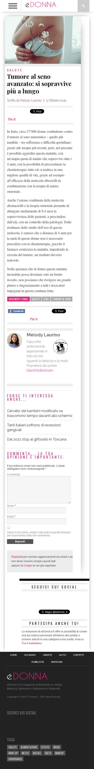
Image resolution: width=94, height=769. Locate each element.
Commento (13, 474)
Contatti (78, 655)
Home (13, 655)
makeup (59, 753)
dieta (48, 753)
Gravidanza (15, 759)
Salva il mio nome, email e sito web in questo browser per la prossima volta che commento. (39, 534)
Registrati (17, 556)
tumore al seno (61, 299)
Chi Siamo (30, 655)
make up (13, 753)
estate (45, 747)
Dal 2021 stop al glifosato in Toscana (36, 439)
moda (57, 747)
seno (46, 299)
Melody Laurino (30, 100)
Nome (10, 505)
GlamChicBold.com (40, 370)
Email (10, 516)
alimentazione (29, 747)
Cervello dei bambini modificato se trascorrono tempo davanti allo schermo (39, 413)
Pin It (12, 119)
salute (36, 299)
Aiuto (62, 655)
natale (37, 753)
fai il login (26, 565)
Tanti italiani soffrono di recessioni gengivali (34, 427)
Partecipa (57, 662)
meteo (25, 753)
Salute (15, 70)
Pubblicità (37, 662)
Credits (47, 655)
